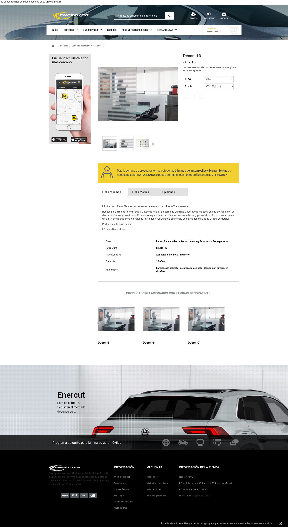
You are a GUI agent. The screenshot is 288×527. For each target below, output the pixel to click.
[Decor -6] (161, 319)
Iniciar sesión (208, 18)
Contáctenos (120, 483)
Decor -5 (104, 342)
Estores (111, 30)
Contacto (224, 18)
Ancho (189, 86)
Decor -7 (194, 342)
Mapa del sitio (120, 508)
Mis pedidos (152, 477)
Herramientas (165, 30)
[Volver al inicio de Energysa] (79, 15)
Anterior (98, 323)
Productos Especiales (135, 30)
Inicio (55, 30)
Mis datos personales (156, 495)
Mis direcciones (153, 489)
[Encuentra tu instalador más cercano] (71, 99)
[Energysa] (79, 468)
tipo (188, 79)
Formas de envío (121, 489)
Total (214, 30)
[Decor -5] (116, 319)
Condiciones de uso (123, 502)
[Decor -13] (109, 143)
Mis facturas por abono (157, 483)
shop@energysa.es (201, 495)
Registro (194, 18)
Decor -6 (148, 342)
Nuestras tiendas (122, 477)
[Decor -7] (206, 319)
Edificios (69, 30)
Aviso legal (119, 495)
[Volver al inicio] (53, 46)
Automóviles (90, 30)
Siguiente (153, 144)
